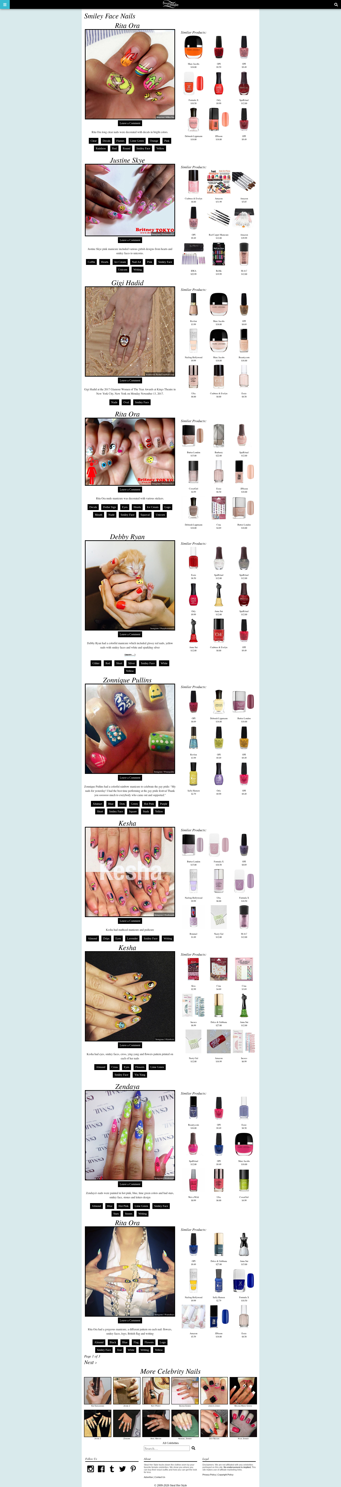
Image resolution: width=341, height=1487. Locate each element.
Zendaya (127, 1086)
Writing (137, 269)
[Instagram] (90, 1473)
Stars (116, 1213)
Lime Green (137, 140)
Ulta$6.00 (193, 395)
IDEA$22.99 (193, 272)
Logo (167, 507)
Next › (90, 1361)
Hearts (104, 261)
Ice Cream (120, 261)
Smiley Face (143, 148)
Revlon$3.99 (193, 322)
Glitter (95, 663)
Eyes (125, 507)
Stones (128, 1213)
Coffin (91, 261)
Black (113, 1342)
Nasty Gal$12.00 (218, 935)
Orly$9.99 (218, 101)
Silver (131, 663)
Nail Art (136, 261)
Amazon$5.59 (193, 1335)
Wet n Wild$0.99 (193, 1198)
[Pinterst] (133, 1473)
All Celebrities (171, 1443)
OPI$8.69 (244, 322)
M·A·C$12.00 (244, 272)
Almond (92, 938)
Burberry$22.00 (219, 454)
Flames (120, 140)
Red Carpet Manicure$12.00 (219, 236)
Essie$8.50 (244, 395)
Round (126, 148)
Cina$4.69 (218, 526)
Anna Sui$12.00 (219, 613)
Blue (110, 803)
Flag (136, 1342)
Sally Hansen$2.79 (194, 792)
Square (133, 811)
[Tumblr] (112, 1473)
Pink (166, 140)
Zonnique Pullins (127, 679)
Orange (154, 140)
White (164, 663)
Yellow (160, 148)
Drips (106, 938)
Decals (106, 140)
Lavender (132, 938)
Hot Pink (149, 803)
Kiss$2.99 (193, 987)
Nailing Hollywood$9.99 (193, 359)
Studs (146, 811)
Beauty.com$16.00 (244, 359)
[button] (5, 4)
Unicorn (122, 269)
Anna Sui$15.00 (244, 1262)
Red (114, 148)
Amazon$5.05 (244, 200)
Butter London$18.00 (244, 526)
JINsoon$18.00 (218, 137)
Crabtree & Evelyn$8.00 (193, 200)
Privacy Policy (209, 1474)
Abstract (97, 803)
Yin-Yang (139, 1074)
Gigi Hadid (127, 282)
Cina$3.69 (244, 987)
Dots (122, 803)
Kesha (127, 823)
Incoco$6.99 (194, 1023)
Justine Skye (127, 160)
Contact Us (160, 1477)
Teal (119, 1349)
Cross (114, 1067)
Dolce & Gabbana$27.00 (219, 1023)
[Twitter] (122, 1473)
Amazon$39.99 (244, 236)
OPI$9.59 (218, 65)
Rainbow (101, 148)
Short (119, 663)
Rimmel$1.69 (193, 935)
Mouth (98, 514)
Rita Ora (127, 25)
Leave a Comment (130, 123)
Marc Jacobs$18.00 (193, 65)
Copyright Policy (225, 1474)
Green (134, 803)
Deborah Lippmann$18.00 (193, 137)
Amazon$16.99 (219, 1060)
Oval (126, 402)
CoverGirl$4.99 (193, 490)
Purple (163, 803)
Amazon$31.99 (219, 200)
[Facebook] (101, 1473)
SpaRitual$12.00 (244, 101)
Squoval (145, 514)
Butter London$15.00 (193, 454)
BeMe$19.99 (219, 272)
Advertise (148, 1477)
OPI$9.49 (244, 65)
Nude (114, 402)
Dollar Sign (109, 507)
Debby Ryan (127, 536)
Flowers (139, 1067)
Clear (94, 140)
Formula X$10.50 (193, 101)
